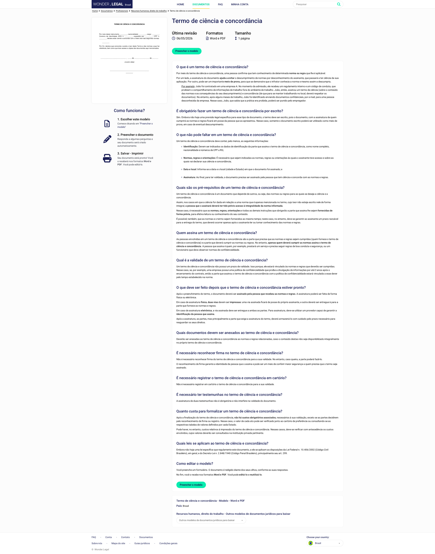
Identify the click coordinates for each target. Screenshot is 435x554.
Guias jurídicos (142, 543)
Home (180, 4)
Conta (108, 537)
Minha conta (239, 4)
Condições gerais (168, 543)
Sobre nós (97, 543)
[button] (242, 520)
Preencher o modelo (186, 51)
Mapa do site (118, 543)
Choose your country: (318, 537)
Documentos (201, 4)
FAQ (220, 4)
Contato (125, 537)
